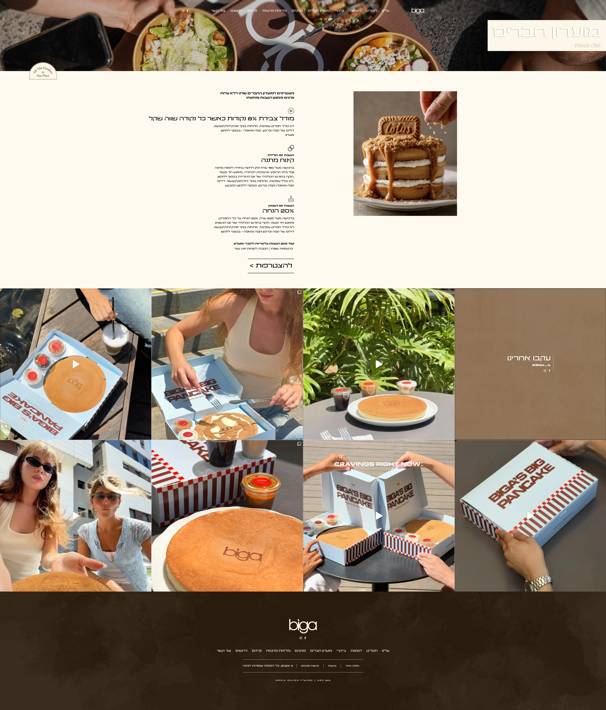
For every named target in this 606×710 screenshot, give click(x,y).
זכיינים (252, 11)
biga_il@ (541, 365)
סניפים (297, 11)
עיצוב (324, 680)
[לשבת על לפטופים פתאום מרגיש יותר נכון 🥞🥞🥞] (378, 515)
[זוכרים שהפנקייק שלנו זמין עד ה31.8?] (378, 364)
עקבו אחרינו (529, 358)
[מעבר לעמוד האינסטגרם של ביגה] (183, 11)
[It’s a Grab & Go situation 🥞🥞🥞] (75, 515)
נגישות (332, 666)
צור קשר (218, 11)
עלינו (385, 11)
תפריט (371, 11)
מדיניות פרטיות (274, 11)
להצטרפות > (271, 265)
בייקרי (339, 11)
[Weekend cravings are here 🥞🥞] (227, 515)
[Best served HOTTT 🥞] (227, 364)
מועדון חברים (319, 11)
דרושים (236, 11)
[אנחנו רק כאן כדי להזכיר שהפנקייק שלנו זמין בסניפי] (530, 515)
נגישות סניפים (310, 666)
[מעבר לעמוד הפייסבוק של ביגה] (187, 11)
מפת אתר (352, 666)
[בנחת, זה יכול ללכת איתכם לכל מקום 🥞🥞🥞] (75, 364)
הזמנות (355, 11)
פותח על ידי (294, 680)
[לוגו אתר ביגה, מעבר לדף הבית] (303, 626)
